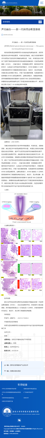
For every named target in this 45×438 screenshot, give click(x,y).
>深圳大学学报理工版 (7, 401)
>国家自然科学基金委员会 (30, 388)
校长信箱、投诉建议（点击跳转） (12, 431)
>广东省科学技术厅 (28, 392)
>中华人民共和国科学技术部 (9, 388)
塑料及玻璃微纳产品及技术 (19, 365)
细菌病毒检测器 (15, 371)
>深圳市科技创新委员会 (8, 397)
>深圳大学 (26, 397)
